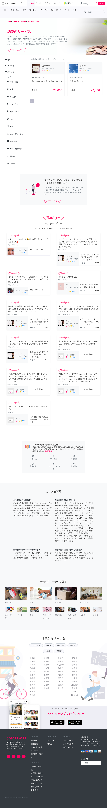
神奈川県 (60, 645)
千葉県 (32, 691)
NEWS (49, 744)
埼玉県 (72, 645)
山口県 (60, 681)
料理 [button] (74, 10)
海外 (74, 691)
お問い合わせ (68, 747)
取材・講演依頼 (37, 777)
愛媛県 (74, 658)
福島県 (32, 678)
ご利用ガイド (68, 740)
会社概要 (34, 740)
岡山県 (60, 675)
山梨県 (46, 668)
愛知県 (46, 681)
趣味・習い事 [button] (56, 10)
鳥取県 (60, 668)
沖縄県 (74, 688)
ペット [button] (66, 10)
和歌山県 (60, 665)
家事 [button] (24, 10)
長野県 (46, 671)
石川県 (46, 661)
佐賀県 (74, 668)
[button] (84, 3)
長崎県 (74, 671)
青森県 (32, 661)
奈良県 (60, 661)
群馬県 (32, 688)
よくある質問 (68, 744)
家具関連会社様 (37, 773)
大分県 (74, 678)
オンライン (75, 695)
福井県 (46, 665)
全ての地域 (36, 645)
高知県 (74, 661)
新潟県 (32, 695)
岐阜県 (46, 675)
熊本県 (74, 675)
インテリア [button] (43, 10)
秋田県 (32, 671)
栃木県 (32, 685)
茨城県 (32, 681)
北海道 (32, 658)
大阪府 (47, 651)
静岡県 (46, 678)
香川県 (60, 688)
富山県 (46, 658)
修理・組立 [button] (15, 10)
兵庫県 (60, 658)
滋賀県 (46, 688)
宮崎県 (74, 681)
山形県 (32, 675)
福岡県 (74, 665)
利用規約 (34, 744)
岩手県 (32, 665)
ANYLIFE (50, 740)
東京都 (48, 645)
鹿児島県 (74, 685)
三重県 (46, 685)
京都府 (59, 651)
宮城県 (32, 668)
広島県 (60, 678)
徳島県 (60, 685)
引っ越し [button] (32, 10)
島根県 (60, 671)
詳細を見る (48, 451)
